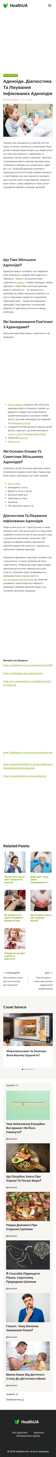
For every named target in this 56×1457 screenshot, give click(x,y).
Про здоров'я (10, 75)
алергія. (20, 282)
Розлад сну (14, 441)
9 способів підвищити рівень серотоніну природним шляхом (23, 1278)
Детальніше (12, 1140)
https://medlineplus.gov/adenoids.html (23, 673)
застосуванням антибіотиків (18, 579)
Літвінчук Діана (12, 99)
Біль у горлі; (14, 483)
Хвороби (39, 1432)
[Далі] (48, 1040)
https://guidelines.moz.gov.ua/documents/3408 (28, 665)
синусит (23, 438)
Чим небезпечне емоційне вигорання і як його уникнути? (25, 1128)
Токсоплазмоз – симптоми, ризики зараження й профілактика (43, 981)
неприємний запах (35, 434)
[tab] (22, 1069)
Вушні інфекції (15, 404)
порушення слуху (20, 423)
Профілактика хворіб (28, 1436)
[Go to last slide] (7, 1040)
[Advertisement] (28, 40)
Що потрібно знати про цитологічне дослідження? (13, 979)
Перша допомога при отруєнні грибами (21, 1227)
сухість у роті (15, 434)
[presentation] (28, 1029)
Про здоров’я (20, 1432)
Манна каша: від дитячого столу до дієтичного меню (26, 1376)
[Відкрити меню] (49, 5)
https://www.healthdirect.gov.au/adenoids (24, 776)
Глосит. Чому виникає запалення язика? (22, 1328)
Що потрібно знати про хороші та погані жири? (23, 1178)
